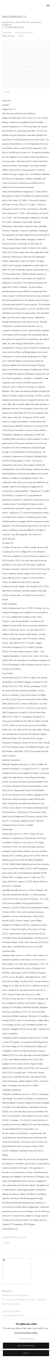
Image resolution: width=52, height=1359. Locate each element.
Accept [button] (26, 1353)
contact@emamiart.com (13, 1316)
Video (21, 36)
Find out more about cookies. (26, 1332)
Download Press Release (14, 1237)
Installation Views (24, 33)
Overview (7, 33)
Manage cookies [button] (26, 1339)
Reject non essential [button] (26, 1346)
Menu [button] (47, 5)
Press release (8, 36)
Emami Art (16, 5)
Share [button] (6, 92)
